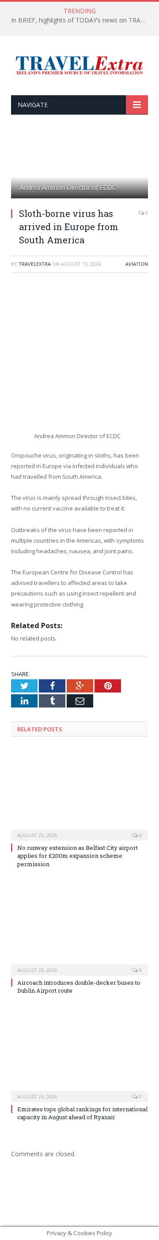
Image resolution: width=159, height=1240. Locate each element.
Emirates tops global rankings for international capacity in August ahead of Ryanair (82, 1113)
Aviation (136, 264)
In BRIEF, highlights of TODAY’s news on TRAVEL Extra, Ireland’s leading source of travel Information (81, 20)
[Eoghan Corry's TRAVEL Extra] (79, 64)
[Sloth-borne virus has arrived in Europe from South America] (79, 167)
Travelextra (35, 264)
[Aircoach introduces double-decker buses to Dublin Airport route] (79, 928)
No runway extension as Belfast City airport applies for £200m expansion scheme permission (77, 856)
